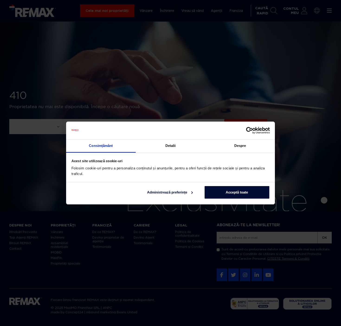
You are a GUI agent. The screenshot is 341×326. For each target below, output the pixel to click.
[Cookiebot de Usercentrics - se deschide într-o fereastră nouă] (249, 130)
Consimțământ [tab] (101, 146)
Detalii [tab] (170, 146)
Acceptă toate (237, 192)
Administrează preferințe (167, 192)
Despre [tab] (240, 146)
